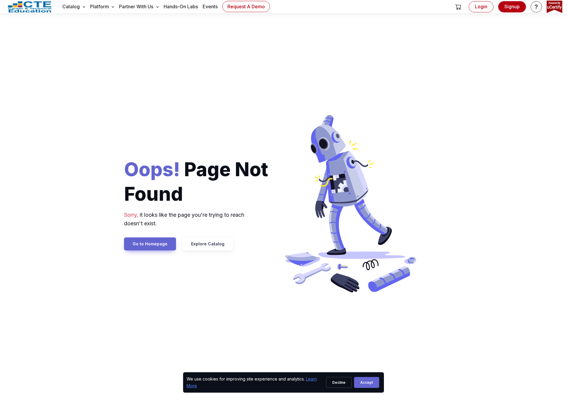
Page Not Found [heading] (196, 181)
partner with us (136, 6)
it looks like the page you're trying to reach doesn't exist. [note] (184, 219)
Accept (366, 382)
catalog (71, 6)
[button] (458, 6)
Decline (339, 382)
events (210, 6)
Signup (512, 6)
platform (99, 6)
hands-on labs (181, 6)
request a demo (246, 6)
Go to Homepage (150, 243)
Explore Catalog (207, 243)
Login (481, 6)
